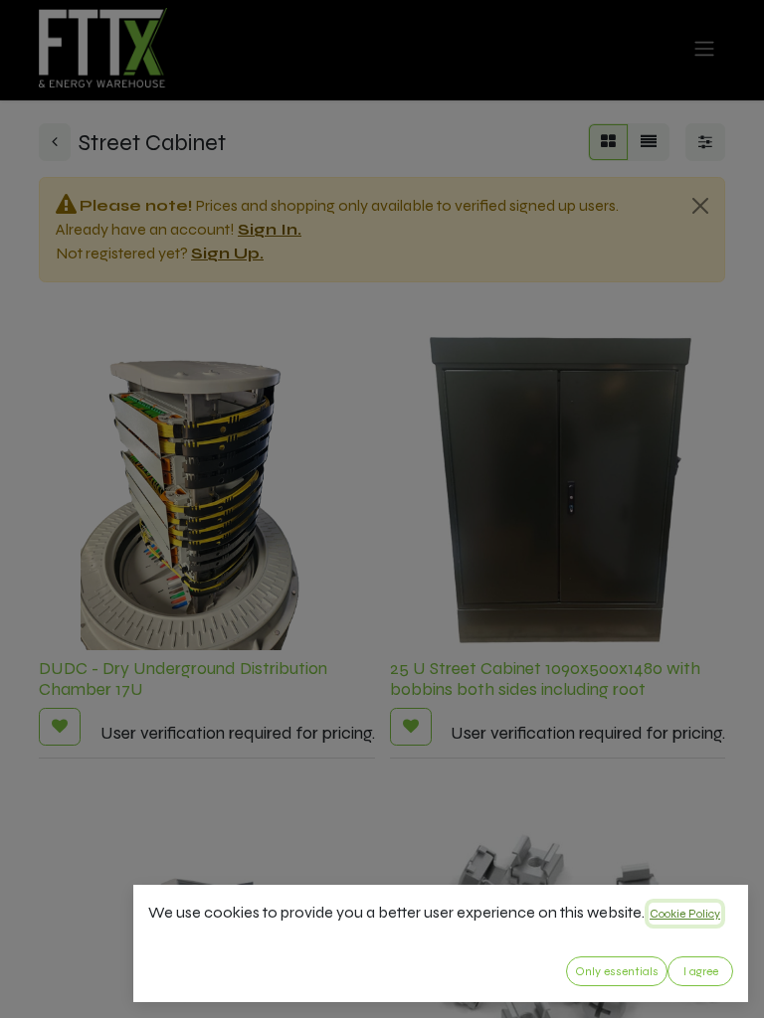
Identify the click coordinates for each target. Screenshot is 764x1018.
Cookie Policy (685, 914)
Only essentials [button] (617, 971)
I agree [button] (700, 971)
